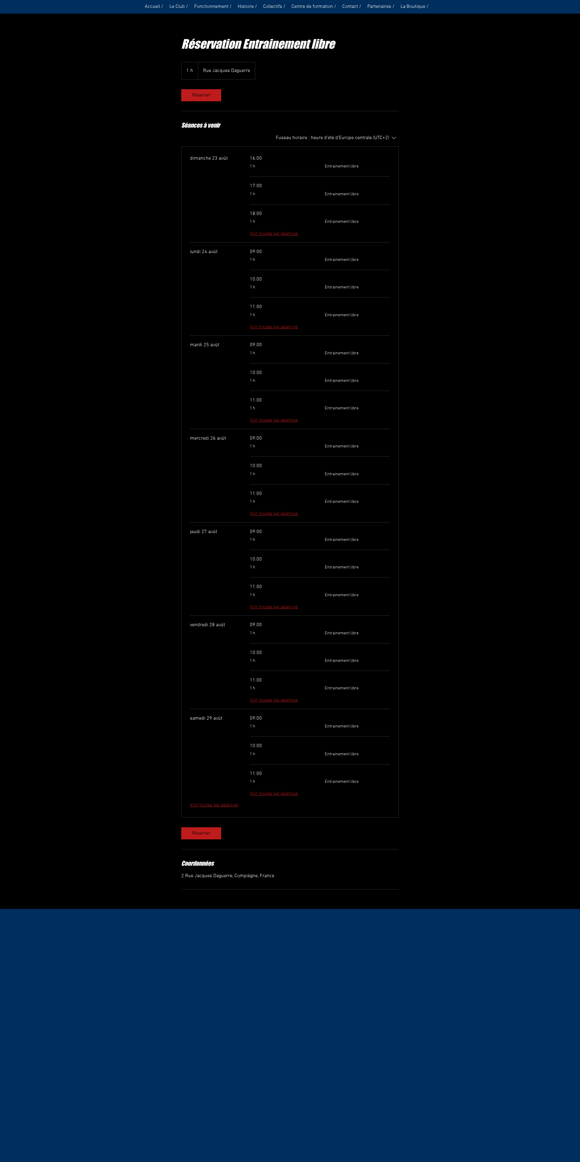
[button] (178, 6)
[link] (201, 95)
